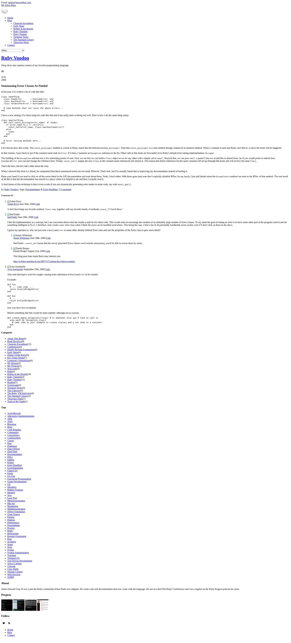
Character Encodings (23, 23)
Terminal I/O (13, 558)
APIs (9, 418)
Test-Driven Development (19, 561)
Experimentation (15, 468)
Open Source (13, 514)
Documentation (32, 189)
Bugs (9, 427)
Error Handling (50, 189)
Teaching (11, 555)
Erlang (10, 462)
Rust (9, 539)
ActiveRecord (14, 413)
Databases (12, 446)
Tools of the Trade (16, 401)
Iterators (11, 492)
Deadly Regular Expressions (21, 349)
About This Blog (15, 338)
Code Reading (14, 429)
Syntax (10, 550)
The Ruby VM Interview (19, 393)
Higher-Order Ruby (16, 355)
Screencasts (12, 385)
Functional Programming (19, 479)
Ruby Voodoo (20, 34)
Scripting (11, 541)
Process (11, 528)
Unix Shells (12, 569)
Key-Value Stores (15, 357)
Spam (10, 544)
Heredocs (11, 487)
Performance (13, 522)
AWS (10, 421)
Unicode (11, 566)
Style (9, 547)
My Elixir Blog (8, 5)
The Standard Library (23, 39)
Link (37, 204)
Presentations (13, 525)
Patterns (11, 520)
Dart (9, 443)
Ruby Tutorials (20, 31)
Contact (11, 45)
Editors (10, 459)
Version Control (14, 571)
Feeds (10, 473)
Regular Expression (16, 536)
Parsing (10, 517)
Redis (10, 530)
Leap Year (12, 498)
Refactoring (12, 533)
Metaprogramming (16, 500)
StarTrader (12, 217)
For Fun (11, 476)
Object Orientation (16, 511)
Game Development (17, 481)
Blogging (11, 424)
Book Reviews (14, 341)
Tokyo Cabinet (14, 563)
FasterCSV (12, 470)
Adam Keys (13, 204)
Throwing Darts (21, 42)
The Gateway (13, 390)
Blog (9, 20)
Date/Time (12, 451)
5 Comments (65, 189)
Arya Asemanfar (15, 269)
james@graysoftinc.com (19, 2)
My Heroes (12, 363)
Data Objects (13, 449)
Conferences (13, 347)
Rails (9, 371)
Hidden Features (15, 490)
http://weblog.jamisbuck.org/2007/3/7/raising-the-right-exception (44, 261)
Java (9, 495)
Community (13, 432)
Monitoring (12, 506)
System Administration (18, 552)
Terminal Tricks (20, 37)
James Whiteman (21, 238)
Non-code (12, 368)
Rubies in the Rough (23, 28)
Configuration (14, 438)
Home (10, 18)
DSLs (10, 457)
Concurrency (13, 435)
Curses (10, 440)
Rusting (11, 382)
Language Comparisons (18, 360)
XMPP (10, 577)
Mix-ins (11, 503)
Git (8, 484)
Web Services (13, 574)
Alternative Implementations (20, 416)
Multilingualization (16, 509)
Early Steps (18, 26)
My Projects (13, 366)
